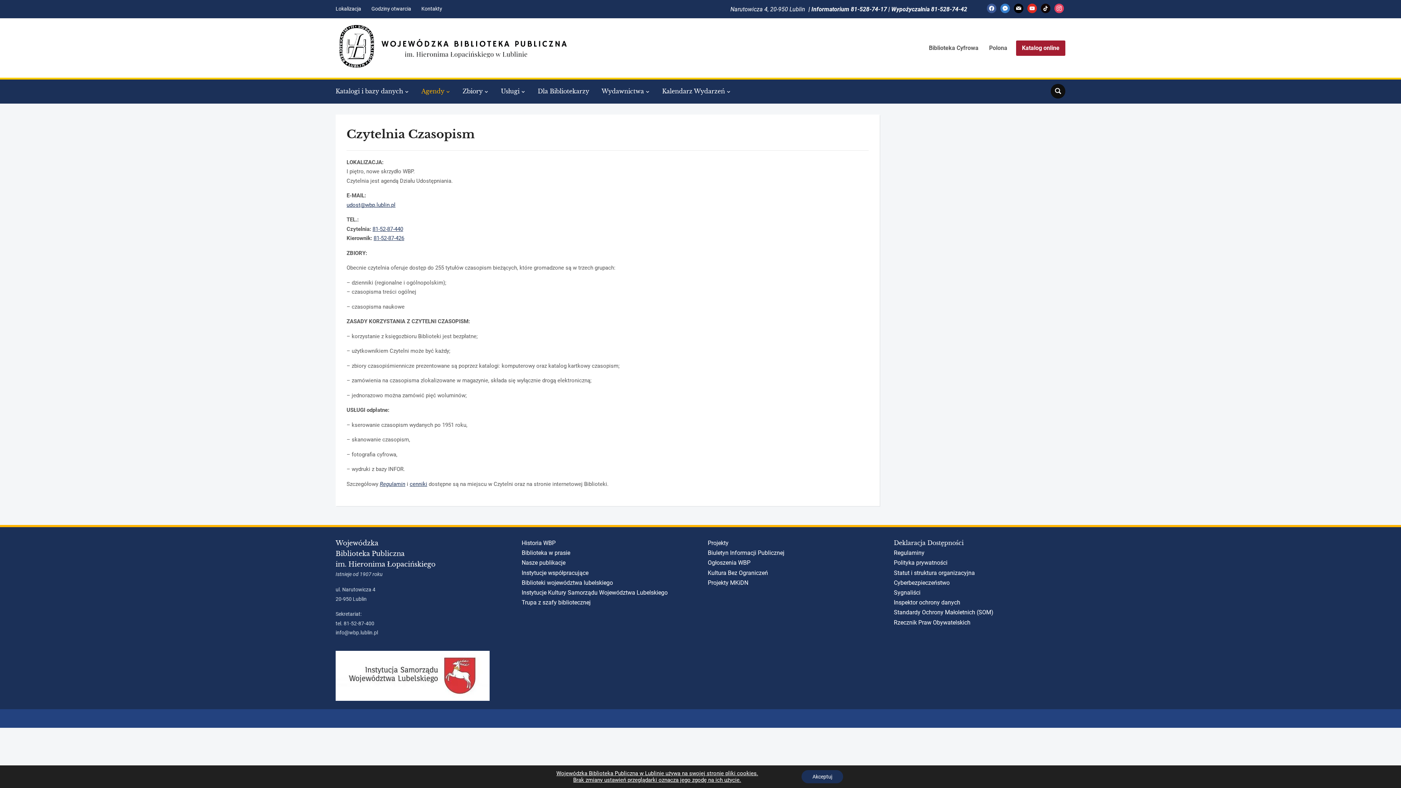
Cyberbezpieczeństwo (922, 582)
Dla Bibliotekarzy (563, 91)
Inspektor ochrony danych (927, 602)
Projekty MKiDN (728, 582)
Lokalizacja (348, 9)
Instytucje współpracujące (555, 572)
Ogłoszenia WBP (729, 562)
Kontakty (431, 9)
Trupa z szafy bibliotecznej (556, 602)
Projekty (718, 543)
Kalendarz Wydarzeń (693, 91)
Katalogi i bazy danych (369, 91)
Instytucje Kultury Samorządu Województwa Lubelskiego (595, 592)
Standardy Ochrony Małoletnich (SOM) (943, 612)
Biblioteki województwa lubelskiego (567, 582)
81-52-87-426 (389, 238)
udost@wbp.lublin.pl (371, 205)
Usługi (510, 91)
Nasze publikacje (544, 562)
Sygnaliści (907, 592)
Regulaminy (909, 552)
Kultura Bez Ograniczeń (738, 572)
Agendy (432, 91)
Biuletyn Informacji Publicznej (746, 552)
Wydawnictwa (623, 91)
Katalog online (1041, 48)
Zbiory (473, 91)
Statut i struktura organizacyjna (934, 572)
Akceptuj (822, 777)
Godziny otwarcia (391, 9)
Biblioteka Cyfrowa (954, 48)
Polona (998, 48)
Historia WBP (539, 543)
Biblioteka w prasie (546, 552)
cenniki (418, 484)
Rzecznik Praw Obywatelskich (932, 622)
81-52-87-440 (388, 229)
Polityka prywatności (920, 562)
